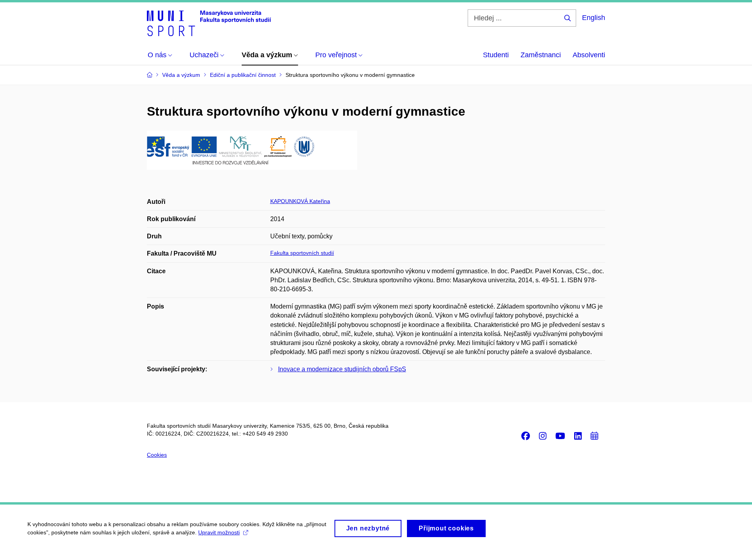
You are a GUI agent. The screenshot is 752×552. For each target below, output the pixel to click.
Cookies (157, 455)
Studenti (496, 55)
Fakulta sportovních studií (302, 253)
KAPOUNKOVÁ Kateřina (300, 201)
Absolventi (589, 55)
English (593, 18)
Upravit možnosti (219, 532)
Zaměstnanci (541, 55)
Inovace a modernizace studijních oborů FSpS (342, 369)
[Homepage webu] (209, 22)
